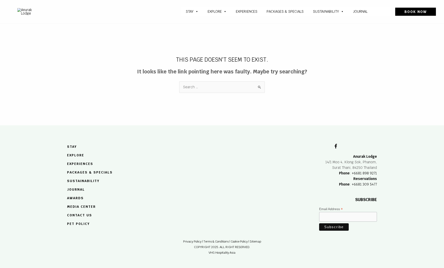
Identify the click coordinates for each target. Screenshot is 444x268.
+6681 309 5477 (364, 184)
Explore (215, 11)
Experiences (246, 11)
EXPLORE (75, 155)
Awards (75, 198)
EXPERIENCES (80, 164)
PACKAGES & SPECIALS (285, 11)
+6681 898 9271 (364, 173)
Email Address (331, 209)
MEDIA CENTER (81, 207)
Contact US (79, 215)
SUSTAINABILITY (326, 11)
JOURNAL (360, 11)
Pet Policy (78, 224)
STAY (190, 11)
